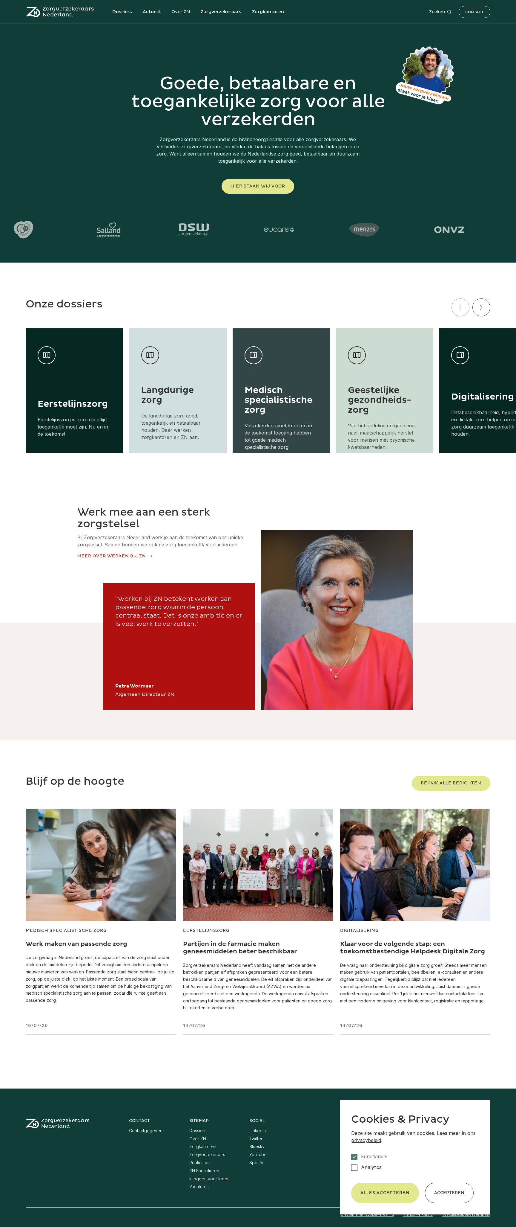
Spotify (256, 1162)
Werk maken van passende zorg (76, 944)
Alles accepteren (385, 1192)
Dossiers (122, 12)
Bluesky (257, 1146)
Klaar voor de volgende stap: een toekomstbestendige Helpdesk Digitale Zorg (412, 947)
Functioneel (374, 1156)
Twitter (255, 1138)
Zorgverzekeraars (221, 12)
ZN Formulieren (204, 1170)
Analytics (371, 1167)
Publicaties (200, 1162)
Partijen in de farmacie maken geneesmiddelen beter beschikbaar (240, 947)
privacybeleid (366, 1140)
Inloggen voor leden (209, 1178)
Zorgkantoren (268, 12)
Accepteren (449, 1192)
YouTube (258, 1154)
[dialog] (415, 1157)
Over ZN (180, 12)
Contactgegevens (147, 1130)
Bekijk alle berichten (451, 783)
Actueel (152, 12)
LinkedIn (257, 1130)
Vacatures (199, 1186)
